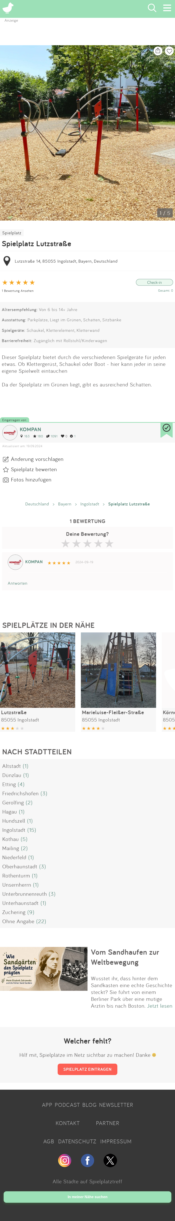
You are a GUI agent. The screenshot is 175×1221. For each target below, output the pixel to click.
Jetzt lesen (159, 1005)
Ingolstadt (89, 504)
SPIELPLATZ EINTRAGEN (87, 1069)
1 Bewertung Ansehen (18, 290)
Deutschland (37, 504)
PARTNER (107, 1123)
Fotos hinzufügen (31, 479)
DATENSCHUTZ (77, 1141)
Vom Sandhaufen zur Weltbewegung (125, 957)
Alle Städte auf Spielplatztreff (87, 1181)
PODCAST (67, 1104)
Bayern (65, 504)
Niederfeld (14, 857)
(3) (44, 793)
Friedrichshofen (20, 793)
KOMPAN (30, 429)
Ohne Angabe (18, 921)
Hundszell (13, 820)
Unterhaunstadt (20, 902)
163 (27, 436)
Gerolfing (13, 802)
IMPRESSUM (116, 1141)
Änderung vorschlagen (37, 458)
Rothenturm (16, 875)
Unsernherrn (16, 884)
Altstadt (11, 765)
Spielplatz (11, 232)
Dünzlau (11, 775)
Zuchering (14, 912)
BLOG (89, 1104)
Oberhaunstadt (19, 866)
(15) (31, 829)
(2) (29, 802)
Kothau (10, 838)
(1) (25, 765)
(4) (21, 784)
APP (47, 1104)
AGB (48, 1141)
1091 (54, 436)
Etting (9, 784)
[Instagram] (65, 1165)
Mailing (10, 848)
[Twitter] (110, 1165)
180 (40, 436)
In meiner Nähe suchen (88, 1197)
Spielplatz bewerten (34, 469)
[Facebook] (87, 1165)
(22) (41, 921)
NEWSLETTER (116, 1104)
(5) (24, 838)
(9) (30, 912)
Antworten (18, 583)
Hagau (9, 811)
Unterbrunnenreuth (24, 893)
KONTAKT (68, 1123)
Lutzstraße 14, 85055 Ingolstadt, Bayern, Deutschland (66, 261)
